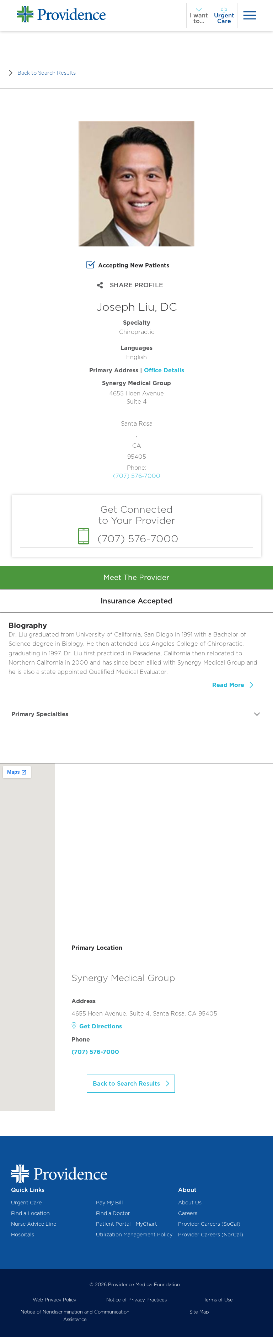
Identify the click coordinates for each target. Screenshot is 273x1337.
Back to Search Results (46, 73)
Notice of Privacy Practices (136, 1300)
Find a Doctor (113, 1213)
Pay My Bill (109, 1202)
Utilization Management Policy (134, 1234)
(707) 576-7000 (136, 475)
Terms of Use (218, 1300)
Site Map (199, 1312)
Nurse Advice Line (33, 1224)
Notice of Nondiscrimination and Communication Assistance (75, 1315)
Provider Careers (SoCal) (209, 1224)
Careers (187, 1213)
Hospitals (22, 1234)
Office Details (164, 370)
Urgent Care (26, 1202)
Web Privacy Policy (54, 1300)
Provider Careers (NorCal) (210, 1234)
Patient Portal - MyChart (126, 1224)
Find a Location (30, 1213)
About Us (190, 1202)
